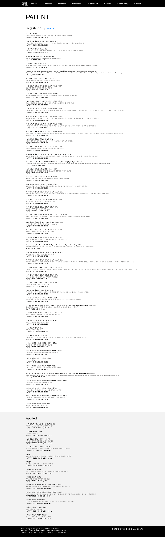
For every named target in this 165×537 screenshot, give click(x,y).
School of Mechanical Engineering (33, 530)
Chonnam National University (56, 530)
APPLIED (51, 28)
